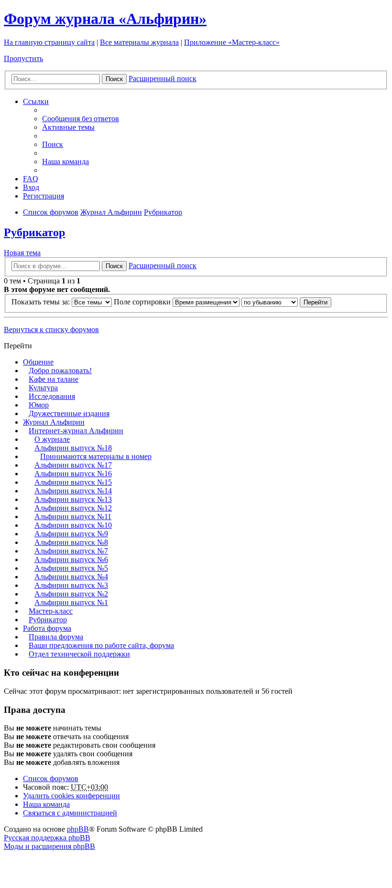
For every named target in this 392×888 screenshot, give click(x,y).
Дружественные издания (69, 413)
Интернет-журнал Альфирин (76, 431)
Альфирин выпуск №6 (71, 559)
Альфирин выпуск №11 (72, 516)
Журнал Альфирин (54, 422)
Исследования (52, 396)
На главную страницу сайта (49, 42)
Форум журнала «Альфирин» (105, 18)
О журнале (52, 439)
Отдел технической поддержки (79, 654)
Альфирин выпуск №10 (73, 525)
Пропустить (23, 58)
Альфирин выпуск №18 (73, 448)
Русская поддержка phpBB (47, 838)
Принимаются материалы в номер (96, 456)
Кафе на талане (53, 379)
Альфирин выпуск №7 (71, 551)
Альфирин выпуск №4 (71, 577)
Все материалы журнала (139, 42)
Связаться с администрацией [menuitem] (70, 813)
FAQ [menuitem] (30, 179)
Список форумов (50, 778)
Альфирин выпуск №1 (71, 602)
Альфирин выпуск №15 (73, 482)
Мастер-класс (51, 611)
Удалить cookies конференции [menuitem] (71, 796)
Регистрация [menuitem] (43, 196)
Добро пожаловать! (60, 370)
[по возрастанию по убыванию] (269, 302)
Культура (43, 388)
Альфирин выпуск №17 (73, 465)
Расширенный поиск (162, 78)
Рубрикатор (34, 232)
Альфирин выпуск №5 (71, 568)
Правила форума (56, 637)
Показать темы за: (41, 302)
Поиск (114, 79)
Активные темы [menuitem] (68, 127)
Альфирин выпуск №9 (71, 534)
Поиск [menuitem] (52, 144)
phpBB (78, 829)
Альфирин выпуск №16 (73, 474)
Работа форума (47, 628)
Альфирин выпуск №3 (71, 585)
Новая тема (22, 253)
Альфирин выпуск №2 (71, 594)
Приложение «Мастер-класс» (232, 42)
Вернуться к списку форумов (51, 329)
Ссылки (36, 101)
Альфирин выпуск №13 (73, 499)
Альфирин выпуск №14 (73, 491)
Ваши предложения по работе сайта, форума (101, 645)
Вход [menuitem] (31, 187)
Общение (38, 362)
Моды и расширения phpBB (49, 846)
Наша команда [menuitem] (65, 161)
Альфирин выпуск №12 (73, 508)
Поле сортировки (143, 302)
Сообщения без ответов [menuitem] (80, 119)
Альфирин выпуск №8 (71, 542)
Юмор (39, 405)
